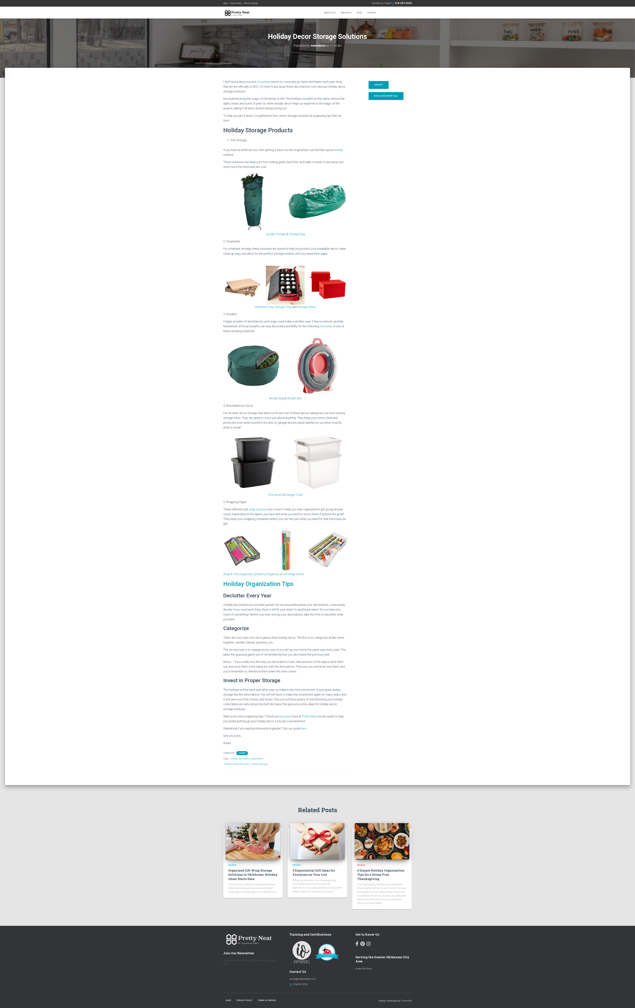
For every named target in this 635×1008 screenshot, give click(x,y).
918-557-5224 (300, 984)
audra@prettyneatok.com (302, 979)
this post (284, 716)
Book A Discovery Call (386, 96)
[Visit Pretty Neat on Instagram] (368, 944)
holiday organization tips (237, 764)
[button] (335, 13)
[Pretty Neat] (237, 12)
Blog (359, 13)
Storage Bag (297, 234)
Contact (371, 13)
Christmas (263, 82)
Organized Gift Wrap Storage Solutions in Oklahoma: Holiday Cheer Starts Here (252, 875)
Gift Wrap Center (293, 574)
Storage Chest (306, 307)
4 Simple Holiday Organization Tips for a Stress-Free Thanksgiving (380, 875)
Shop (225, 3)
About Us (329, 13)
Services (345, 13)
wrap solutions (258, 509)
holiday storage (259, 764)
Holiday (242, 753)
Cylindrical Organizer (266, 574)
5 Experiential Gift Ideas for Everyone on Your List (314, 873)
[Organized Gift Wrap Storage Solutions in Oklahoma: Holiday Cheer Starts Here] (253, 841)
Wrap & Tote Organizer (237, 574)
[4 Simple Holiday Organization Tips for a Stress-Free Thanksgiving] (382, 841)
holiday (338, 150)
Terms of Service (251, 3)
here (304, 728)
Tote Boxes (275, 494)
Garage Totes (294, 494)
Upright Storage (276, 234)
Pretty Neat (309, 716)
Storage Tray (283, 307)
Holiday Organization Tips (258, 583)
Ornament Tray (264, 307)
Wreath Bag (276, 398)
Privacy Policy (236, 3)
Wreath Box (294, 398)
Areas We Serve (364, 968)
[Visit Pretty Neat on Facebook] (357, 944)
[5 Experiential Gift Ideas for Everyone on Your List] (317, 841)
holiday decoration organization (247, 758)
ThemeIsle (406, 1000)
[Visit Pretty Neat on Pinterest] (362, 944)
